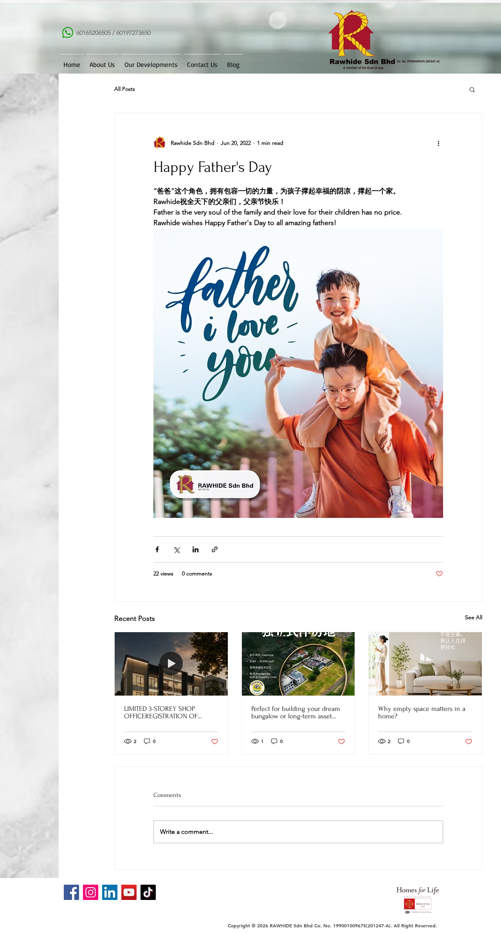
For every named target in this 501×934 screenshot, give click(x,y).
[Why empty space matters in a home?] (425, 664)
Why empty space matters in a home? (421, 712)
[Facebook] (71, 892)
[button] (472, 89)
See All (473, 617)
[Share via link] (214, 549)
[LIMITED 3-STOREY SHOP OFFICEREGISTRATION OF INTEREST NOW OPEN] (171, 664)
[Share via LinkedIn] (195, 549)
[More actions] (438, 143)
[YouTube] (129, 892)
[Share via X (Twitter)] (176, 549)
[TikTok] (148, 892)
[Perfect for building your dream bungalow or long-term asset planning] (298, 664)
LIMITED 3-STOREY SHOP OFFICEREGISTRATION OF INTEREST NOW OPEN (161, 712)
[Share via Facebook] (157, 549)
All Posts (124, 88)
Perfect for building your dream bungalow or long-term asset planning (295, 712)
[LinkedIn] (109, 892)
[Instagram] (90, 892)
